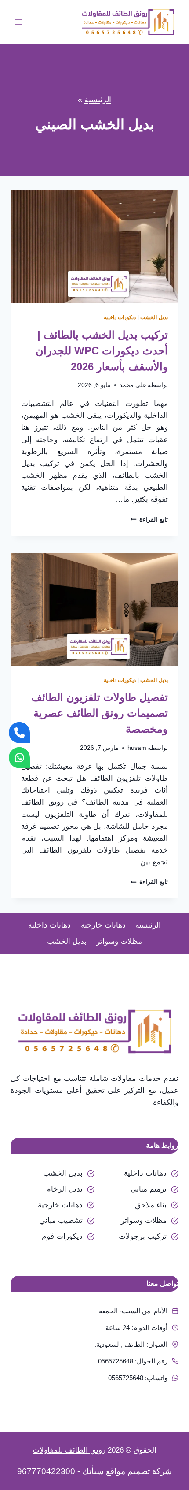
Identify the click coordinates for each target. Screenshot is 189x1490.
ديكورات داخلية (120, 317)
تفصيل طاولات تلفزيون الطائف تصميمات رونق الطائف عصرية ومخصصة (99, 713)
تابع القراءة (149, 519)
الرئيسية (97, 99)
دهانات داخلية (49, 925)
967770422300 (46, 1471)
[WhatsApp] (19, 757)
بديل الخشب (154, 317)
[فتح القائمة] (19, 22)
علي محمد (133, 385)
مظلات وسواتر (119, 941)
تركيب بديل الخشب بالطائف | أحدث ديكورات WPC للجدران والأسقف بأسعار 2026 (102, 350)
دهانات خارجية (103, 925)
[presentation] (94, 246)
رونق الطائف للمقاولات (69, 1450)
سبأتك (93, 1471)
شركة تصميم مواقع (139, 1471)
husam (136, 748)
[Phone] (19, 732)
